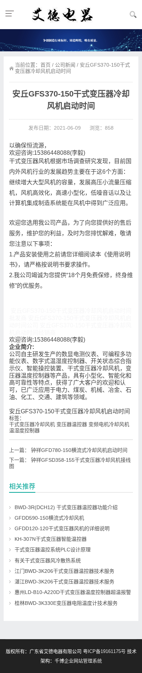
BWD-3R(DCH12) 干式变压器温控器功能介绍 (66, 507)
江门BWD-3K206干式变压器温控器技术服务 (64, 571)
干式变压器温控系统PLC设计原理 (53, 549)
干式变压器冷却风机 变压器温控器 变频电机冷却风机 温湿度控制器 (69, 427)
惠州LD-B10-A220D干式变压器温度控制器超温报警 (73, 592)
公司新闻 (65, 65)
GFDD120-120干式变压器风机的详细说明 (62, 528)
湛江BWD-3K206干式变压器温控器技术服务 (64, 582)
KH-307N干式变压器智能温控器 (51, 539)
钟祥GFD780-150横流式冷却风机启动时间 (79, 450)
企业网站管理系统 (83, 661)
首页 (45, 65)
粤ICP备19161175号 (104, 651)
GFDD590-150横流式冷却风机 (49, 518)
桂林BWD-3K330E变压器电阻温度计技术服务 (66, 603)
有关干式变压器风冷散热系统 (48, 560)
